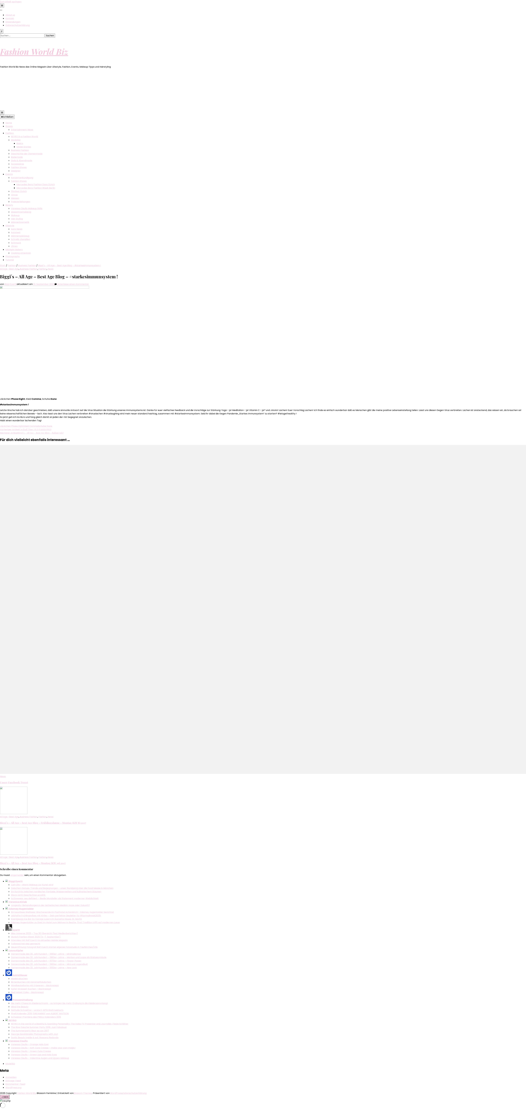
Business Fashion (20, 150)
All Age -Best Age (9, 269)
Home (8, 122)
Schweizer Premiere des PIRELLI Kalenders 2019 (36, 1017)
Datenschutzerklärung (17, 25)
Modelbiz (16, 140)
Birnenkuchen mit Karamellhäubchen (31, 982)
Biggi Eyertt (11, 284)
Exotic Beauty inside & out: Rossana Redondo (34, 1037)
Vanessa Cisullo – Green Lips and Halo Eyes (34, 1054)
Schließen (8, 116)
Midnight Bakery (14, 249)
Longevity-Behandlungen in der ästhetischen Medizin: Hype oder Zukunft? (50, 905)
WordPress (116, 1093)
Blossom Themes (83, 1093)
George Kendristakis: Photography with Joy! (34, 1034)
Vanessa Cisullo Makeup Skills (26, 208)
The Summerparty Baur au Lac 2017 (30, 1030)
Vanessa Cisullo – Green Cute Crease (31, 1051)
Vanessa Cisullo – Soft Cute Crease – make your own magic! (43, 1047)
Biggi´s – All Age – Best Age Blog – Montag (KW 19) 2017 (33, 863)
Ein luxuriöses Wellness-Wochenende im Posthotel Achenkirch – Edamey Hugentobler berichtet (62, 912)
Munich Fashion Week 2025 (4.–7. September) (36, 936)
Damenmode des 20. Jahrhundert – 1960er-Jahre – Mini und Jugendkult (49, 964)
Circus (14, 194)
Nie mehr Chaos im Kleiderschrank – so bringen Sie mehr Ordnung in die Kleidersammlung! (59, 1003)
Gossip (9, 126)
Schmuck (16, 242)
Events (9, 174)
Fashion (9, 133)
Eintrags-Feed (13, 1080)
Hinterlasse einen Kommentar (73, 284)
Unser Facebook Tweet (14, 782)
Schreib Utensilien (20, 239)
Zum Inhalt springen (10, 1)
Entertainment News (22, 129)
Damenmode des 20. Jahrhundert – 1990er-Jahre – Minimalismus (46, 954)
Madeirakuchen (19, 978)
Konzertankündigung (22, 177)
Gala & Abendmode (21, 160)
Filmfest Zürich (19, 191)
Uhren (14, 246)
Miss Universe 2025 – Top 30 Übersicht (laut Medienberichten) (44, 933)
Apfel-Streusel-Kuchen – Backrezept (31, 988)
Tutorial (9, 259)
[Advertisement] (263, 90)
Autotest (15, 232)
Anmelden (11, 1077)
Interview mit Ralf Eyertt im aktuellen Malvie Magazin (39, 940)
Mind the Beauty (19, 1006)
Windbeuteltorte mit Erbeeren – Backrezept (35, 985)
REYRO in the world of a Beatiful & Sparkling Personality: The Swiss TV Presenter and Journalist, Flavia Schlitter (69, 1023)
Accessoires (17, 164)
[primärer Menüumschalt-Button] (2, 112)
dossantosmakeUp (21, 211)
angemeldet (17, 875)
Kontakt (9, 18)
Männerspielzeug (20, 235)
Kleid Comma (31, 426)
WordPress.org (13, 1087)
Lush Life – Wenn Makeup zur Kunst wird (32, 884)
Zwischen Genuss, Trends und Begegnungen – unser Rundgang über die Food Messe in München (62, 888)
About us (10, 15)
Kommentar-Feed (15, 1084)
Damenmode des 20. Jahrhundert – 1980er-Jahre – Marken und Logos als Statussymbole (58, 957)
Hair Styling (17, 218)
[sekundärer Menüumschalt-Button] (2, 5)
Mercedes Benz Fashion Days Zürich (35, 184)
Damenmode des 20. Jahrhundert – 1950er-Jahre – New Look (44, 967)
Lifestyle (9, 225)
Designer (16, 170)
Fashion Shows (19, 167)
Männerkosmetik (20, 222)
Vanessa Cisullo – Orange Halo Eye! (30, 1044)
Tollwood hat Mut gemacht (25, 943)
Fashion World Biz (34, 51)
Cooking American (21, 253)
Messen (15, 198)
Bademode (17, 157)
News (50, 269)
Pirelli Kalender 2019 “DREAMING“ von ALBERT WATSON (40, 1013)
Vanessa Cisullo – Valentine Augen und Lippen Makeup (40, 1058)
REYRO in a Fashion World (24, 136)
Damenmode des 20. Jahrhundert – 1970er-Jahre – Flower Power (46, 960)
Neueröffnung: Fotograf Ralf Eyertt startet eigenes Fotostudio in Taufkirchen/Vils (54, 947)
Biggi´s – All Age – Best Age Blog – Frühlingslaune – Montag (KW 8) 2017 (43, 823)
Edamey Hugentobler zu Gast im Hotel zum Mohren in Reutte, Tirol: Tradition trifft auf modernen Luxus (65, 922)
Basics (19, 143)
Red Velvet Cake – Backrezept (27, 992)
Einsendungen (12, 21)
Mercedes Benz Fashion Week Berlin (35, 188)
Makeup (15, 215)
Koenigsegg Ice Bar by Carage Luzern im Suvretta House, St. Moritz (46, 919)
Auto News (16, 229)
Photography (12, 256)
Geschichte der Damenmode (26, 153)
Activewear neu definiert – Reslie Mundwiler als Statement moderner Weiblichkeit (55, 898)
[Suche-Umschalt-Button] (1, 31)
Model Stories (23, 146)
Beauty (9, 205)
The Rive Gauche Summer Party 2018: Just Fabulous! (39, 1027)
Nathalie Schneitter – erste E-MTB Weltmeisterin (37, 1010)
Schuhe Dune (45, 426)
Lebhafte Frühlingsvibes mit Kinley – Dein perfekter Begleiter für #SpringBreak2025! (56, 915)
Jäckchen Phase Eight (12, 426)
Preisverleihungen (20, 201)
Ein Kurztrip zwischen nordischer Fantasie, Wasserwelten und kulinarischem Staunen (56, 891)
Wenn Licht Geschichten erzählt (28, 895)
